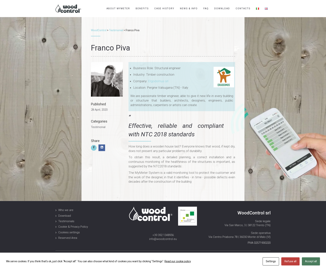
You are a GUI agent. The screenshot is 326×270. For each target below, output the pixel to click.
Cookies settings (69, 232)
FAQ (206, 8)
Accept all (311, 261)
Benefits (142, 8)
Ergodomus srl (158, 81)
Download (222, 8)
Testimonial (98, 127)
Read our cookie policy (178, 261)
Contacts (243, 8)
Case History (164, 8)
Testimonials (66, 221)
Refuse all (290, 261)
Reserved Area (67, 238)
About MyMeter (118, 8)
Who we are (65, 210)
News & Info (189, 8)
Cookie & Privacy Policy (73, 226)
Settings (271, 261)
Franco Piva (110, 47)
